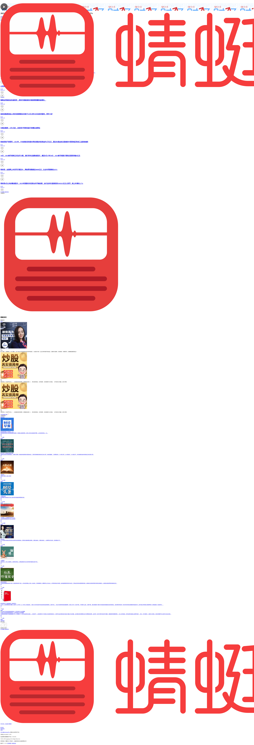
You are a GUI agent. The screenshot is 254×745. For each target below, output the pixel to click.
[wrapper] (127, 373)
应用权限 (9, 743)
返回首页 (2, 728)
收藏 (2, 438)
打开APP (2, 97)
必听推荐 (2, 620)
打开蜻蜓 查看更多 (5, 629)
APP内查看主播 (4, 414)
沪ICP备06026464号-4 (5, 732)
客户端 (2, 727)
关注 (2, 321)
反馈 (2, 730)
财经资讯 (2, 417)
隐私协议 (14, 743)
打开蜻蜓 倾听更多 (5, 191)
